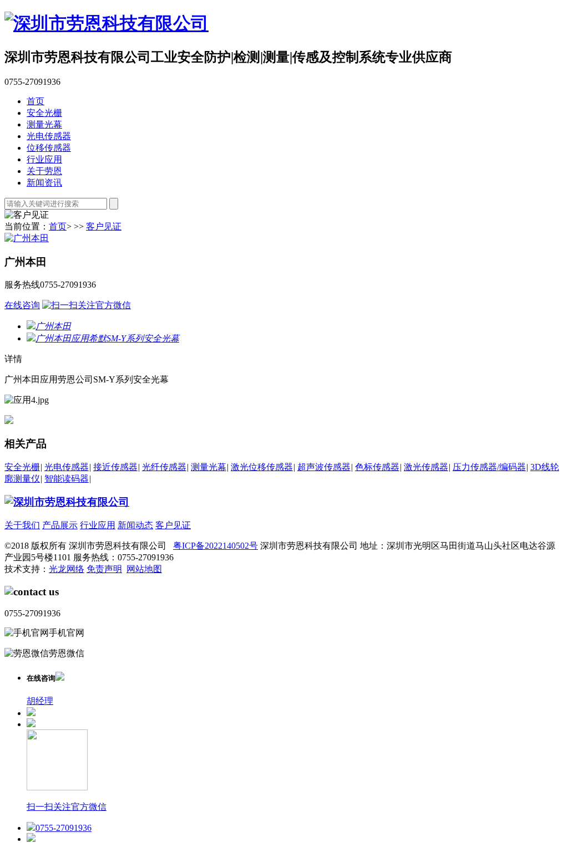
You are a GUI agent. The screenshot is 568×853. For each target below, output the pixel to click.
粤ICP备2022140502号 (215, 545)
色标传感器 (377, 467)
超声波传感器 (324, 467)
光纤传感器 (164, 467)
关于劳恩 (44, 171)
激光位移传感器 (262, 467)
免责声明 (104, 569)
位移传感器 (49, 147)
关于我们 (22, 525)
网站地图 (144, 569)
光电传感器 (49, 136)
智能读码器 (66, 478)
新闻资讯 (44, 182)
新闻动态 (135, 525)
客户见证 (103, 226)
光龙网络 (66, 569)
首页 (35, 101)
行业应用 (44, 159)
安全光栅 (44, 113)
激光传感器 (426, 467)
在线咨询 (22, 305)
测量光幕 (44, 124)
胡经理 (40, 701)
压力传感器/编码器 (489, 467)
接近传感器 (115, 467)
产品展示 (60, 525)
